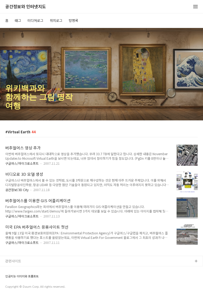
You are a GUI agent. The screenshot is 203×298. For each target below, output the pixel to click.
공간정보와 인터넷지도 (25, 7)
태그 (18, 20)
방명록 (73, 20)
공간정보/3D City (17, 189)
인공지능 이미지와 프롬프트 (22, 276)
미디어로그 (35, 20)
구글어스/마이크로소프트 (22, 163)
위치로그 (56, 20)
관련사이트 (13, 260)
